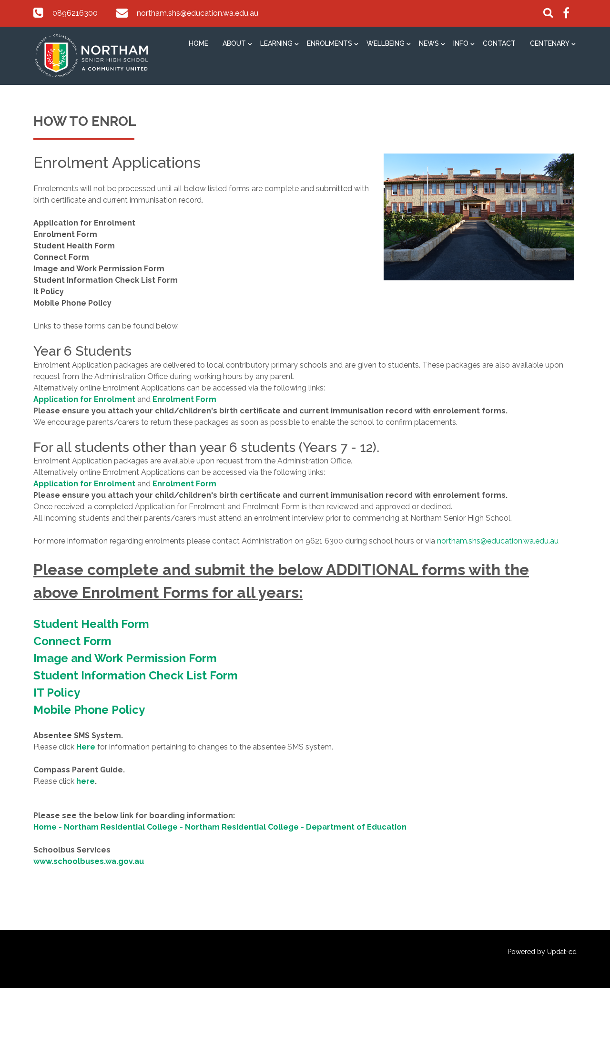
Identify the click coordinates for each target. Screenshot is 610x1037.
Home (198, 43)
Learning (276, 43)
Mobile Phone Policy (89, 710)
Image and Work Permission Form (125, 658)
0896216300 (75, 13)
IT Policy (56, 692)
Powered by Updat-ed (542, 951)
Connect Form (72, 641)
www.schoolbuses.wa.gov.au (88, 861)
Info (460, 43)
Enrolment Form (184, 399)
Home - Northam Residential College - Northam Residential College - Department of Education (220, 827)
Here (85, 746)
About (234, 43)
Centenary (549, 43)
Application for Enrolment (84, 399)
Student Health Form (91, 624)
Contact (499, 43)
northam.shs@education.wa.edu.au (197, 13)
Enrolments (329, 43)
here (85, 781)
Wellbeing (385, 43)
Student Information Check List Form (135, 675)
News (429, 43)
